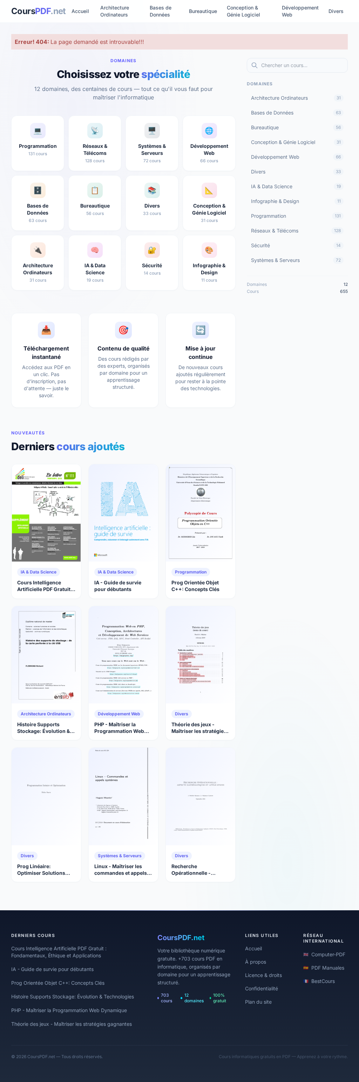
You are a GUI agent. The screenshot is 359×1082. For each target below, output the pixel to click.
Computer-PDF (324, 954)
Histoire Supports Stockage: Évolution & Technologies (72, 996)
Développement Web (300, 11)
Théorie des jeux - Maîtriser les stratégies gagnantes (71, 1024)
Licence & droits (263, 975)
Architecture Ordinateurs (114, 11)
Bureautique (203, 11)
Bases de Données (160, 11)
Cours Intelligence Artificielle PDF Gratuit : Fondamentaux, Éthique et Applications (59, 951)
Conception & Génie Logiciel (243, 11)
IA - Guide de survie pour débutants (52, 969)
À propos (255, 962)
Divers (336, 11)
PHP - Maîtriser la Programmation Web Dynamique (69, 1010)
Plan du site (258, 1002)
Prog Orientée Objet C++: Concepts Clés (57, 983)
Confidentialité (261, 988)
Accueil (80, 11)
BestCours (319, 981)
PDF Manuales (323, 968)
